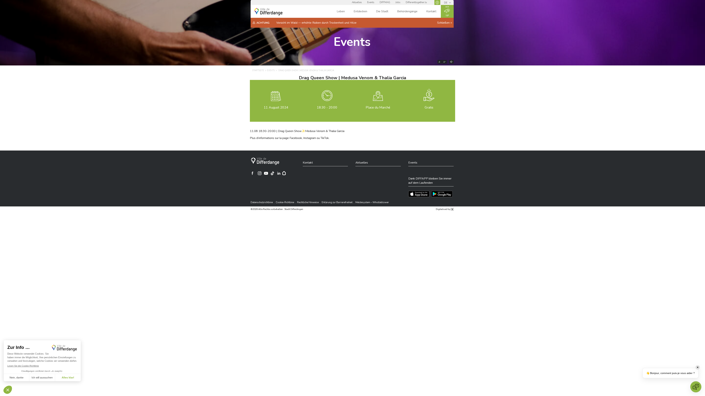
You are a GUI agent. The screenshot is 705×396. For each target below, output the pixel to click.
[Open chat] (695, 386)
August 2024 (276, 107)
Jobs (397, 2)
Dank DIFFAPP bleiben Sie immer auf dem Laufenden (429, 181)
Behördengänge (407, 11)
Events (370, 2)
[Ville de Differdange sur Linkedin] (278, 173)
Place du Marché (378, 107)
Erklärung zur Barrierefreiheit (337, 202)
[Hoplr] (284, 173)
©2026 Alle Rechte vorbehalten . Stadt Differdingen (277, 209)
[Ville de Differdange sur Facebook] (252, 173)
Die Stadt (382, 11)
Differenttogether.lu (416, 2)
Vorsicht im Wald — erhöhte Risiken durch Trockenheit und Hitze (316, 23)
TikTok (325, 138)
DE (446, 2)
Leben (341, 11)
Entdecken (360, 11)
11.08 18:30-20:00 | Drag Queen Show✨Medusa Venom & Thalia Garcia (297, 131)
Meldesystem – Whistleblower (372, 202)
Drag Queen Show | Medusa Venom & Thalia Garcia (306, 70)
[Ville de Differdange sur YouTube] (266, 173)
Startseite (258, 70)
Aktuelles (357, 2)
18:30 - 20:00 (327, 107)
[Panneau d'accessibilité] (437, 2)
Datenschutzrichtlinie (262, 202)
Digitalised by (443, 209)
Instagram (309, 138)
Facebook (296, 138)
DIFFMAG (385, 2)
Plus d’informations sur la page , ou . (289, 138)
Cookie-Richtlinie (285, 202)
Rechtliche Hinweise (308, 202)
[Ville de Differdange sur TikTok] (272, 173)
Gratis (429, 107)
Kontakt (431, 11)
